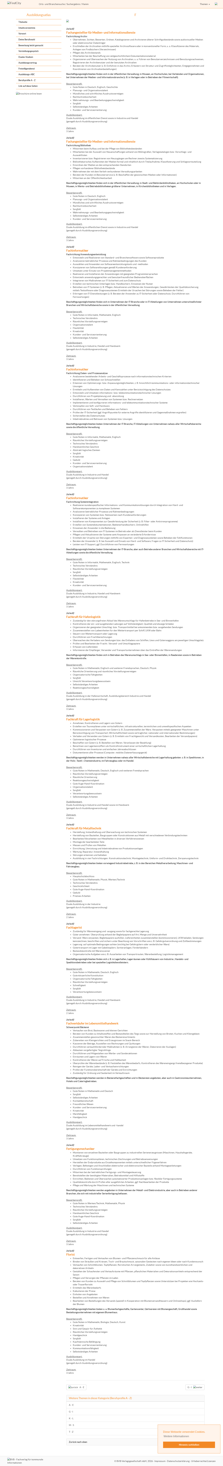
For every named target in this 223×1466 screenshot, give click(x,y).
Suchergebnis (73, 4)
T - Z (71, 1431)
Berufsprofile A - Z (26, 80)
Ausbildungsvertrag (27, 63)
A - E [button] (82, 1387)
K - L (71, 1418)
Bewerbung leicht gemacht (30, 45)
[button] (216, 4)
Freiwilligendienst (26, 68)
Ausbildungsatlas (39, 15)
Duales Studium (25, 57)
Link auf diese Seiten (28, 86)
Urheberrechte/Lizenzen (203, 1461)
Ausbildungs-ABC (26, 74)
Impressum (159, 1461)
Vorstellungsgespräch (28, 51)
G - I (71, 1411)
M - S (71, 1425)
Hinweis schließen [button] (189, 1444)
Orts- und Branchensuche (52, 4)
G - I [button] (190, 1387)
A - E (71, 1405)
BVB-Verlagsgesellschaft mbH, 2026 (135, 1461)
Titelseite (22, 22)
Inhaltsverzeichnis (26, 28)
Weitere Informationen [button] (176, 1436)
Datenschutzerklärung (178, 1461)
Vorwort (22, 33)
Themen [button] (204, 4)
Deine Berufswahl (26, 39)
